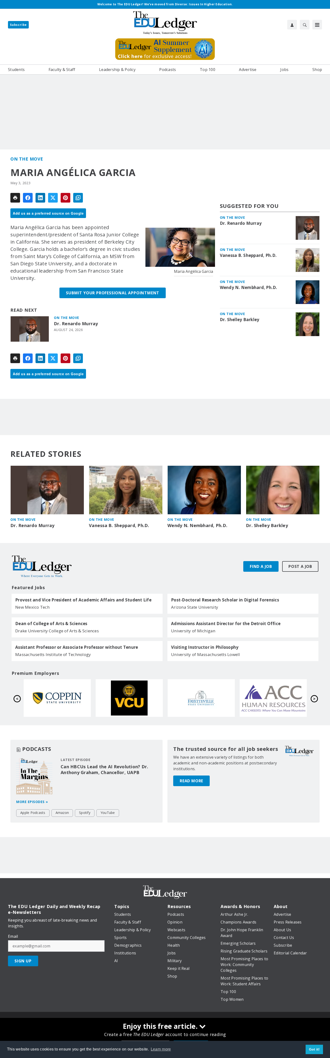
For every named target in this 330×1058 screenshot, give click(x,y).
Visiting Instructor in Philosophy (204, 647)
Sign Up (23, 961)
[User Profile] (292, 24)
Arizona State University (194, 607)
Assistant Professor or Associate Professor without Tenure (76, 647)
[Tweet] (53, 198)
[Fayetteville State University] (57, 698)
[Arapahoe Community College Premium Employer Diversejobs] (129, 698)
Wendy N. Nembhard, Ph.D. (248, 287)
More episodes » (32, 801)
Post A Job (300, 566)
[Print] (15, 198)
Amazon (62, 812)
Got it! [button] (314, 1049)
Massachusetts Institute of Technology (53, 654)
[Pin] (65, 198)
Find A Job (261, 566)
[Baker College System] (201, 698)
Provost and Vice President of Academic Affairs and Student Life (83, 600)
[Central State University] (273, 698)
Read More (191, 780)
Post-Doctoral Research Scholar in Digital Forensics (225, 600)
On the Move (26, 159)
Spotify (84, 812)
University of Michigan (193, 631)
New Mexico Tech (32, 607)
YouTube (107, 812)
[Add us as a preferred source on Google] (78, 198)
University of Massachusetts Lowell (205, 654)
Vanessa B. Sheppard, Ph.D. (248, 255)
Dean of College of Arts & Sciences (51, 623)
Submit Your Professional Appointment (112, 293)
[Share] (28, 198)
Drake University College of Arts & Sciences (57, 631)
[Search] (304, 24)
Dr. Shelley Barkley (239, 319)
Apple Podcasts (32, 812)
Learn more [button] (161, 1049)
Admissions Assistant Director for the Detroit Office (225, 623)
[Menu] (317, 24)
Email (13, 936)
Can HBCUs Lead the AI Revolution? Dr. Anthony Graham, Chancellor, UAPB (104, 769)
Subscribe (18, 25)
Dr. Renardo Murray (76, 323)
